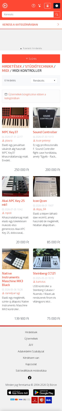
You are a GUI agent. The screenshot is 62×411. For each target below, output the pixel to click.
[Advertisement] (31, 38)
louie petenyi (42, 140)
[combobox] (44, 80)
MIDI (6, 70)
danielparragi (12, 293)
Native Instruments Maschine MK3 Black (12, 279)
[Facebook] (29, 377)
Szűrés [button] (32, 58)
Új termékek (31, 338)
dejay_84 (40, 209)
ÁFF (31, 345)
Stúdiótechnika (39, 66)
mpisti (8, 213)
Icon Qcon (40, 201)
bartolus (40, 281)
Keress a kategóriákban (20, 24)
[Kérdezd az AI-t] (40, 6)
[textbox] (44, 80)
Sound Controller (45, 132)
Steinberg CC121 (44, 273)
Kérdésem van (31, 358)
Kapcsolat (31, 364)
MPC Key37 (10, 132)
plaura (8, 140)
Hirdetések (12, 66)
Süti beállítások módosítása (31, 370)
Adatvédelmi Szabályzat (31, 351)
